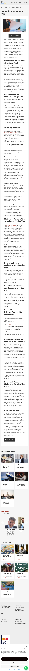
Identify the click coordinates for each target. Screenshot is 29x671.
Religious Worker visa (11, 225)
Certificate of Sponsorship (10, 132)
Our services (4, 621)
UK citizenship (7, 335)
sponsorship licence (19, 140)
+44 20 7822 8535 (19, 607)
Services (11, 2)
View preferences (14, 666)
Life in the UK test (13, 324)
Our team (5, 511)
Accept (14, 659)
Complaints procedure (20, 623)
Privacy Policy (18, 619)
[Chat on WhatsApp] (26, 668)
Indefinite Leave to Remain (15, 320)
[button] (27, 646)
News (2, 617)
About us (17, 617)
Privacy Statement (17, 669)
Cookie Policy (10, 669)
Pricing (19, 2)
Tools (15, 2)
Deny (14, 662)
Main (2, 7)
